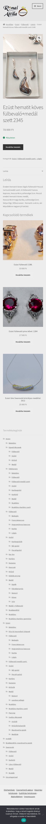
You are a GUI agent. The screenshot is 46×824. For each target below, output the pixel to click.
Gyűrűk (14, 721)
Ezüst (17, 24)
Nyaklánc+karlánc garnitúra (20, 619)
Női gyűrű (15, 546)
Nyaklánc (15, 503)
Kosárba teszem (13, 147)
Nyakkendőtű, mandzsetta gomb (19, 743)
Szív (13, 601)
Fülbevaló (25, 24)
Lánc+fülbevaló (15, 764)
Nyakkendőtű (14, 610)
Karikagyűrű (16, 490)
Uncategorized (12, 777)
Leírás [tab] (5, 171)
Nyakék (11, 773)
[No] (43, 814)
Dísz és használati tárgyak (19, 631)
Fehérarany (13, 469)
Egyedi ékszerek (15, 447)
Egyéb (14, 584)
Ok (23, 820)
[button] (39, 38)
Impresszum (29, 796)
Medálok (15, 734)
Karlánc (12, 559)
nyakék (8, 739)
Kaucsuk (12, 567)
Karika (14, 529)
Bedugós (15, 516)
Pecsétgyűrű (17, 550)
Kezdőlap (9, 24)
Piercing (12, 713)
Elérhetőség (9, 790)
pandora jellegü (18, 700)
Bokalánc (12, 443)
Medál (14, 464)
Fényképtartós (17, 589)
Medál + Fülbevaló (16, 606)
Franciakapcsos (18, 520)
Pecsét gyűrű (17, 674)
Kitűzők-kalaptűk (18, 726)
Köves (14, 597)
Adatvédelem (16, 796)
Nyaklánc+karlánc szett (21, 507)
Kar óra (11, 554)
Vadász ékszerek (15, 717)
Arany (8, 439)
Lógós (33, 24)
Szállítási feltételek (27, 793)
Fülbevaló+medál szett (21, 481)
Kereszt (15, 593)
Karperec (12, 563)
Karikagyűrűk (17, 541)
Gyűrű (14, 456)
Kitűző (14, 460)
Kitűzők (12, 687)
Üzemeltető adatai (24, 790)
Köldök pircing (14, 576)
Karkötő (15, 494)
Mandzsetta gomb (19, 730)
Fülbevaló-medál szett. (27, 159)
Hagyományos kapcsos (21, 524)
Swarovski (10, 747)
